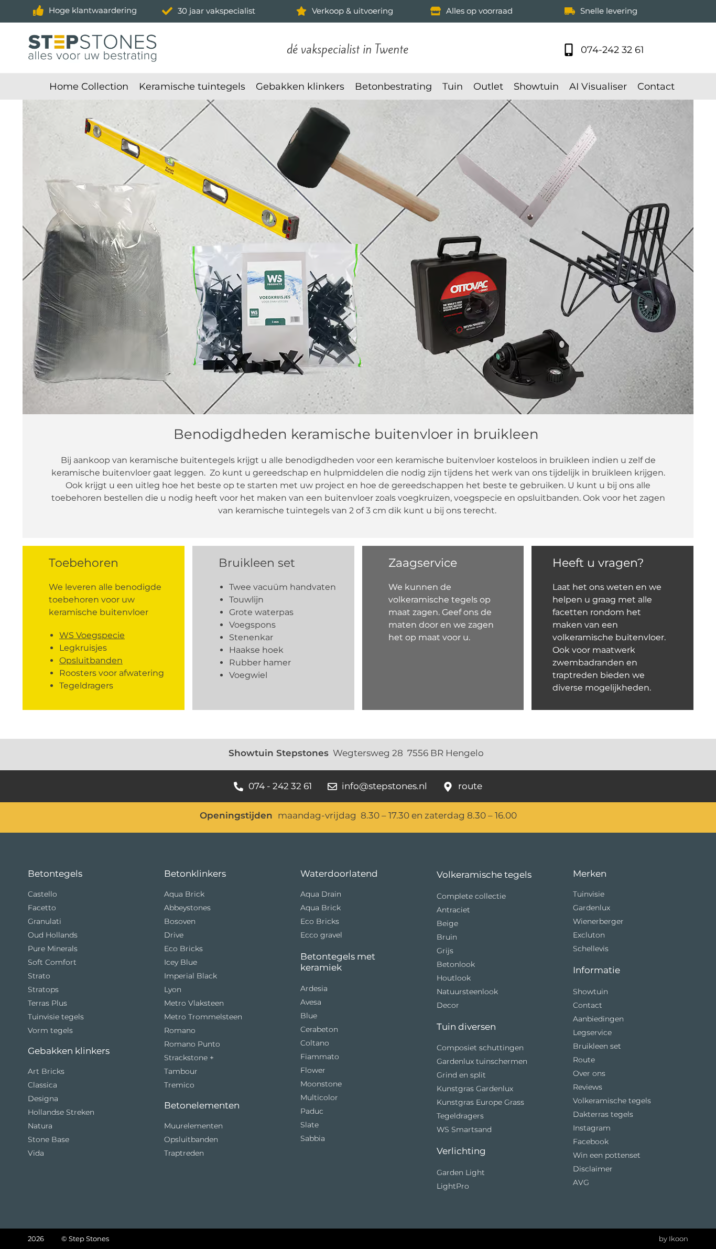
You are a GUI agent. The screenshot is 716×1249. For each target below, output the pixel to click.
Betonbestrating (393, 86)
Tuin (452, 86)
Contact (656, 86)
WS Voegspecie (92, 635)
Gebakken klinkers (300, 86)
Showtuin (536, 86)
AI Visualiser (598, 86)
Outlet (488, 86)
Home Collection (88, 86)
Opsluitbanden (91, 660)
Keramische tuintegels (192, 86)
